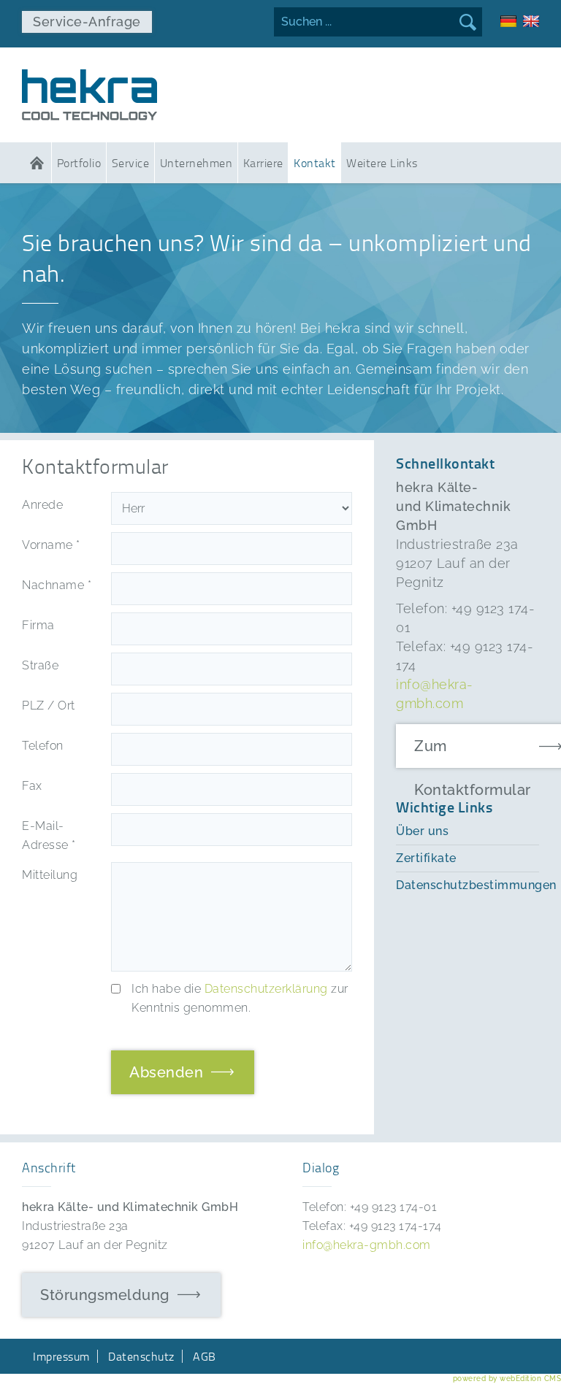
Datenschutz (141, 1356)
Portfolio (79, 163)
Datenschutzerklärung (266, 989)
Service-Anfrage (87, 21)
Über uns (422, 831)
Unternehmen (196, 163)
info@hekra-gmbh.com (366, 1245)
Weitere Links (382, 163)
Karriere (263, 163)
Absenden (166, 1072)
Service (131, 163)
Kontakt (315, 163)
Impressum (61, 1356)
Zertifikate (426, 858)
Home (36, 162)
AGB (204, 1356)
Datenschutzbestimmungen (467, 885)
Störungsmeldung (104, 1295)
